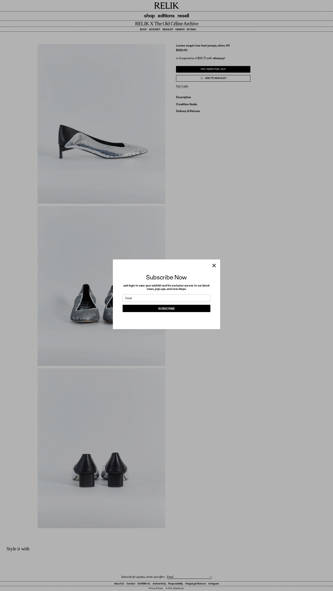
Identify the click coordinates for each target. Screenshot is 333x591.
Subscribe (166, 309)
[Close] (214, 265)
